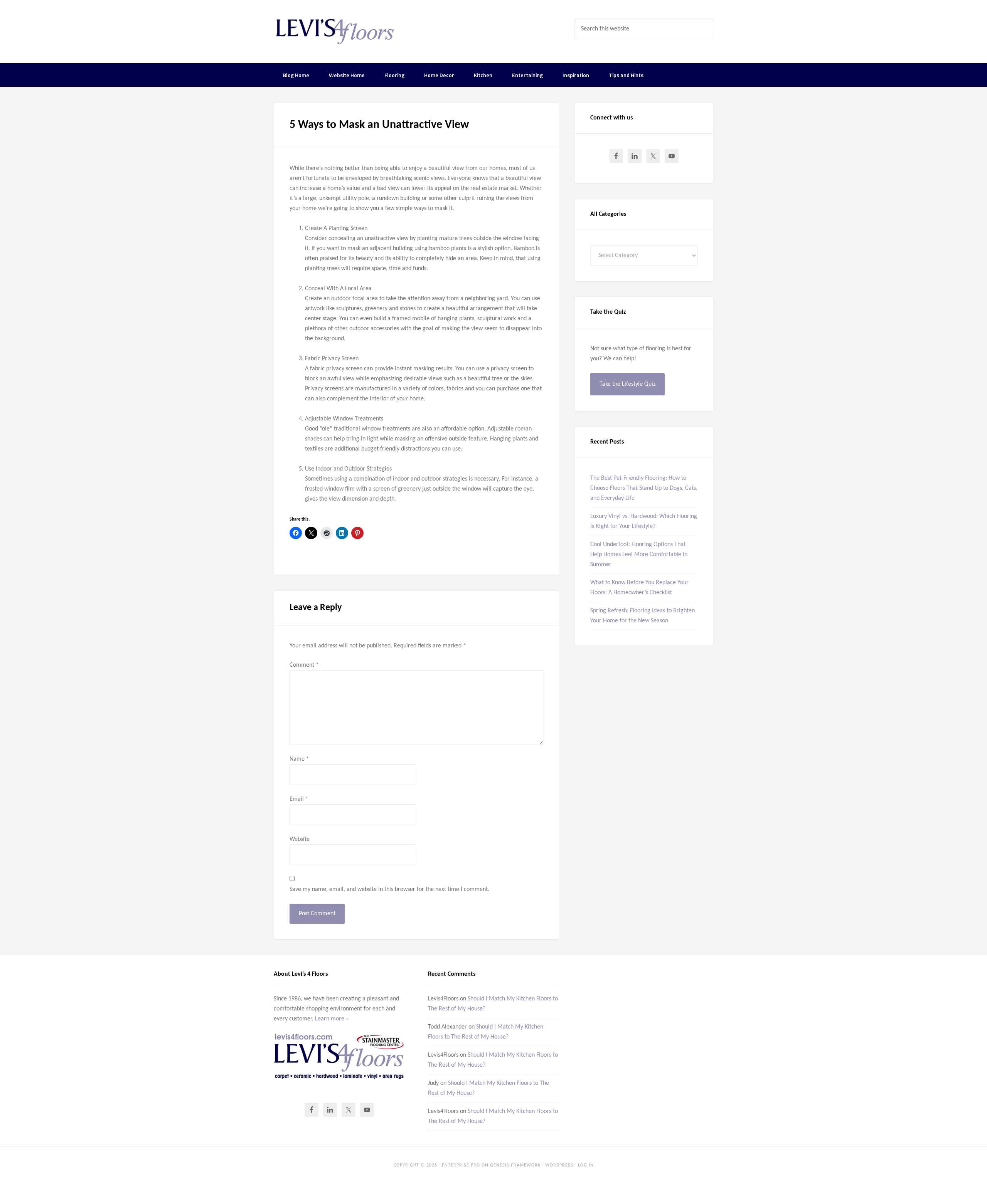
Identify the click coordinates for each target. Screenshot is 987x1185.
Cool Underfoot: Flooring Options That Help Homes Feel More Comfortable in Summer (638, 554)
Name (299, 759)
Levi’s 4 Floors (335, 30)
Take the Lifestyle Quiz (627, 384)
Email (299, 799)
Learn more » (332, 1019)
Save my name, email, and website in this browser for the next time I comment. (389, 889)
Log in (586, 1165)
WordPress (559, 1165)
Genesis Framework (515, 1165)
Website (300, 839)
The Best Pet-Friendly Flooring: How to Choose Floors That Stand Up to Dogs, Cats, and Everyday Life (643, 488)
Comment (304, 665)
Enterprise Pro (461, 1165)
